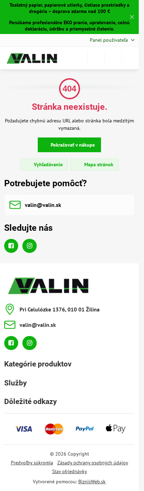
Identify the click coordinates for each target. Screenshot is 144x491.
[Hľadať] (96, 58)
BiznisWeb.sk (92, 481)
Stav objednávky (69, 471)
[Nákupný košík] (113, 58)
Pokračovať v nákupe (72, 145)
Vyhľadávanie (48, 164)
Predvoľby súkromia (32, 462)
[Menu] (130, 58)
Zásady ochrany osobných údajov (92, 462)
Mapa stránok (98, 164)
